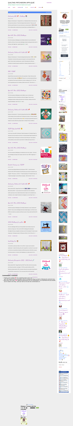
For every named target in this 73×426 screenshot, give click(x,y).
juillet (60, 65)
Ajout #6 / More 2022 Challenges (17, 148)
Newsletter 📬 (20, 7)
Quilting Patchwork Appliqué (21, 3)
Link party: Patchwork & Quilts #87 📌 (19, 52)
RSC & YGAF (11, 71)
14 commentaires (15, 142)
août (60, 64)
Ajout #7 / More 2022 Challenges (17, 90)
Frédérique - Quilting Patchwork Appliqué (65, 21)
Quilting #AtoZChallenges (62, 357)
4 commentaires (14, 104)
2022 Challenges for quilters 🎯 (17, 222)
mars (60, 71)
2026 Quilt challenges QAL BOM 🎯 (64, 355)
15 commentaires (15, 197)
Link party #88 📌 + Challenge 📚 (17, 16)
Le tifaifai (62, 379)
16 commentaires (15, 85)
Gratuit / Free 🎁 (33, 7)
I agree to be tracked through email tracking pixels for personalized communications (64, 53)
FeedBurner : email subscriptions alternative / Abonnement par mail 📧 (64, 298)
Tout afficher (48, 12)
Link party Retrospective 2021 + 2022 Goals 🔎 (21, 260)
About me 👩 (41, 7)
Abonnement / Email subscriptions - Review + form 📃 (64, 285)
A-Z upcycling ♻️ (61, 356)
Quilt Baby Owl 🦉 (13, 241)
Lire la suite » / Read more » (33, 85)
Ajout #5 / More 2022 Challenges (17, 203)
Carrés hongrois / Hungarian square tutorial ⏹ (63, 312)
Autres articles (34, 277)
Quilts (9, 7)
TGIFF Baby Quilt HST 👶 (15, 129)
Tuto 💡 (26, 7)
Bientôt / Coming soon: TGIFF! (16, 165)
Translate (62, 93)
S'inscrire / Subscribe (64, 56)
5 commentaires (14, 159)
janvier (60, 74)
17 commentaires (15, 123)
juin (59, 67)
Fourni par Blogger (30, 404)
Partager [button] (9, 85)
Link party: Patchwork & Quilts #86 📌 (19, 109)
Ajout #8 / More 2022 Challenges (17, 35)
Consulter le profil (65, 25)
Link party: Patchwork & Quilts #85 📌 (19, 184)
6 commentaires (14, 216)
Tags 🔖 (14, 7)
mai (60, 68)
